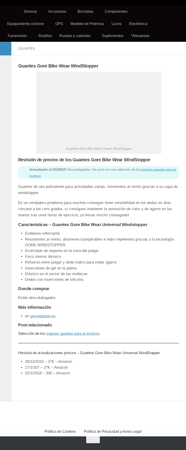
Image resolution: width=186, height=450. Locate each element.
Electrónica (138, 24)
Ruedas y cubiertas (75, 36)
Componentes (116, 11)
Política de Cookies (60, 431)
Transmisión (17, 36)
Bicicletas (85, 11)
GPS (59, 24)
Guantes (26, 48)
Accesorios (57, 11)
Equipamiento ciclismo (25, 24)
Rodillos (45, 36)
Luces (116, 24)
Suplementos (112, 36)
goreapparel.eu (42, 316)
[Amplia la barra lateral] (5, 48)
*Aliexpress (140, 36)
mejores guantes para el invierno (72, 333)
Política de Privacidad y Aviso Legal (113, 431)
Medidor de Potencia (87, 24)
